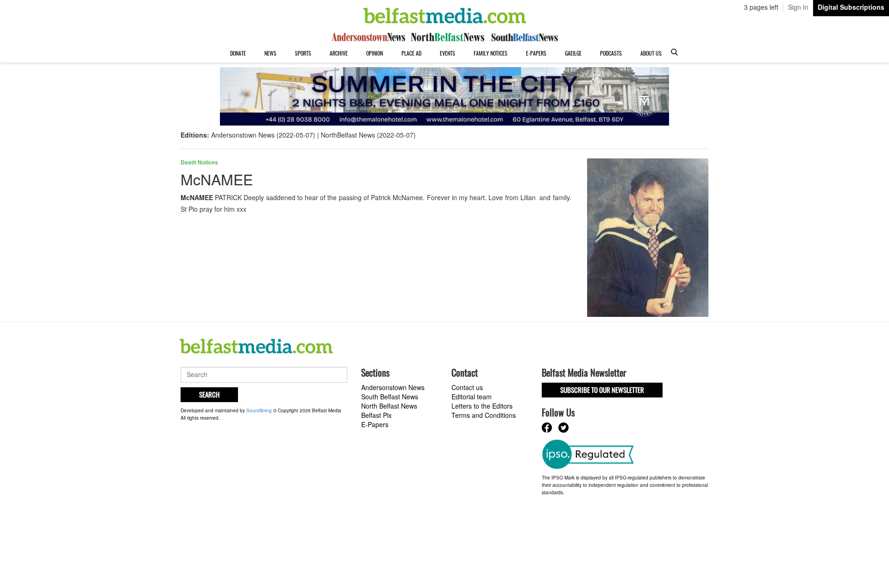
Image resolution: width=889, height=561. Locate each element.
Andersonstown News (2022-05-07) (263, 134)
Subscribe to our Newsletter (602, 390)
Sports (303, 53)
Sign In (798, 7)
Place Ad (411, 53)
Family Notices (490, 53)
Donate (238, 53)
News (270, 53)
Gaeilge (573, 53)
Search (209, 394)
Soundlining (259, 410)
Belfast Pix (376, 415)
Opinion (374, 53)
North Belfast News (389, 405)
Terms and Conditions (483, 415)
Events (447, 53)
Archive (339, 53)
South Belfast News (389, 396)
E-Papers (536, 53)
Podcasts (611, 53)
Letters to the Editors (482, 405)
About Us (651, 53)
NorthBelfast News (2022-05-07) (368, 134)
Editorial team (471, 396)
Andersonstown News (393, 387)
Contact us (467, 387)
